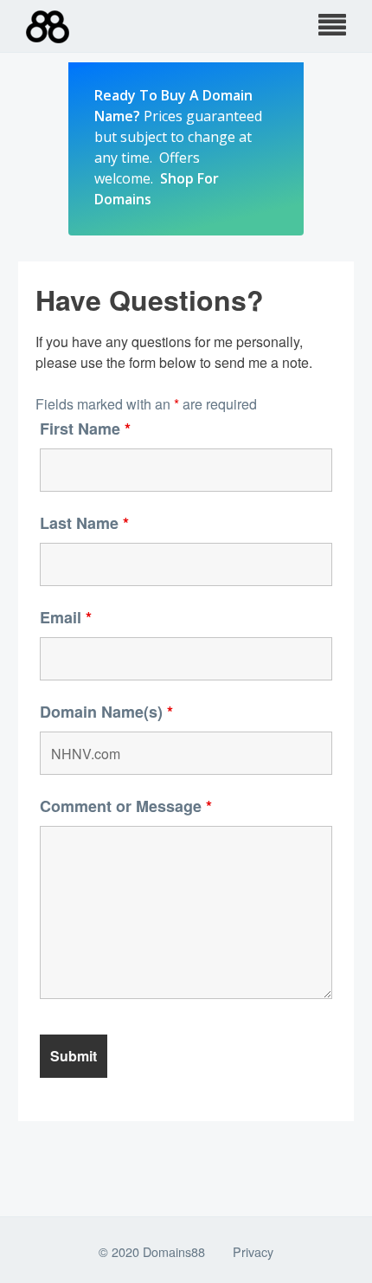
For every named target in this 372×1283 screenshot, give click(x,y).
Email (66, 617)
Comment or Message (126, 806)
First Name (85, 428)
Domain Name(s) (106, 711)
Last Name (84, 523)
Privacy (253, 1251)
